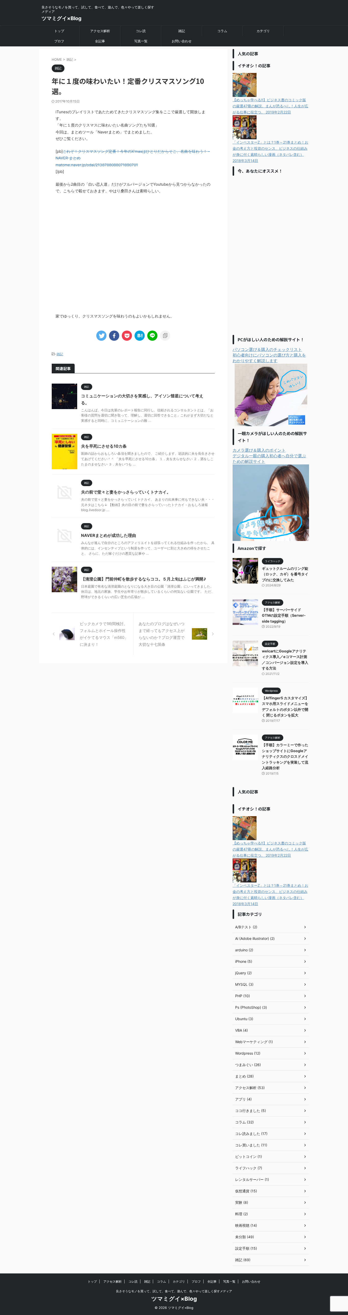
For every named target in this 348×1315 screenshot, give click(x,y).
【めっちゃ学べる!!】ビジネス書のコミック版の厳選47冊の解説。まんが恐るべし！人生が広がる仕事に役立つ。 (270, 106)
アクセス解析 (100, 31)
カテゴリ (263, 31)
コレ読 (141, 31)
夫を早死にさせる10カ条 (104, 446)
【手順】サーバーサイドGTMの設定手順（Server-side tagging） (284, 615)
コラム (222, 31)
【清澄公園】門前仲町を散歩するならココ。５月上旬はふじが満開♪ (143, 578)
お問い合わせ (182, 41)
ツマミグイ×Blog (62, 18)
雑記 (181, 31)
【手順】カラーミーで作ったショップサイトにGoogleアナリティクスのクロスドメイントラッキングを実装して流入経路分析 (285, 756)
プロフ (59, 41)
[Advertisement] (271, 254)
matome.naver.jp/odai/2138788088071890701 (97, 164)
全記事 (100, 41)
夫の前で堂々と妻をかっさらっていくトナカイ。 (126, 492)
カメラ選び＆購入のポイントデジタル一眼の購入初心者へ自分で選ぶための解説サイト (269, 456)
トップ (59, 31)
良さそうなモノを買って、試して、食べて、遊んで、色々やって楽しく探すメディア (174, 1291)
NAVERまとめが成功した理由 (108, 535)
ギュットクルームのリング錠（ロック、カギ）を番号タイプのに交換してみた (285, 574)
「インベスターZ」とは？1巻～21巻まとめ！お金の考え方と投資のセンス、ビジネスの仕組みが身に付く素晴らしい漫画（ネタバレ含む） (270, 151)
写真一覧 (141, 41)
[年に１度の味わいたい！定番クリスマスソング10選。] (140, 336)
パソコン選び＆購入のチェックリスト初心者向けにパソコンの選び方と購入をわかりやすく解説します (269, 355)
